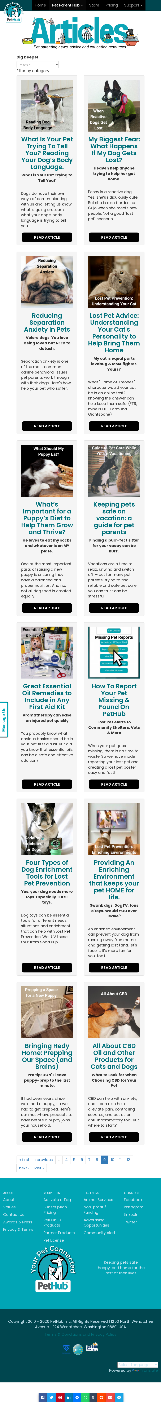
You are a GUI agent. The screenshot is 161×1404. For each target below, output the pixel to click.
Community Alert (99, 1232)
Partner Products (59, 1232)
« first (24, 1159)
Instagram (133, 1207)
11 (120, 1159)
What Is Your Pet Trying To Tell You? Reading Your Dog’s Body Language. (47, 153)
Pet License (53, 1240)
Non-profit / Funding (95, 1209)
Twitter (130, 1222)
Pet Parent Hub (66, 5)
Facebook (133, 1199)
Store (94, 5)
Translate (149, 1370)
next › (24, 1168)
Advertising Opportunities (96, 1222)
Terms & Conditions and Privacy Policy (80, 1334)
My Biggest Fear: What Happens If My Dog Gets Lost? (114, 149)
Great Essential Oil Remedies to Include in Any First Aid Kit (47, 696)
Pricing (111, 5)
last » (39, 1168)
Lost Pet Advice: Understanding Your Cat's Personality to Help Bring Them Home (114, 333)
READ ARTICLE (47, 237)
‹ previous (44, 1159)
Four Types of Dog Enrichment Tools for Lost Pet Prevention (47, 873)
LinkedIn (131, 1214)
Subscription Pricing (55, 1209)
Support (132, 5)
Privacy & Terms (18, 1229)
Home (40, 5)
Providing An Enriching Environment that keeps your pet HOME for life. (114, 880)
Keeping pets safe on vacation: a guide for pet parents (114, 518)
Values (9, 1207)
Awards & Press (17, 1222)
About (8, 1199)
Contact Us (13, 1214)
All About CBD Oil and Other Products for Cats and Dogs (114, 1056)
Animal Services (98, 1199)
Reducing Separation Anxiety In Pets (47, 322)
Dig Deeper (28, 57)
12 (128, 1159)
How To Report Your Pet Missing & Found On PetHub (114, 700)
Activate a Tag (57, 1199)
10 (112, 1159)
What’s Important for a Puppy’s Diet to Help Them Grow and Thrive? (47, 518)
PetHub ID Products (52, 1222)
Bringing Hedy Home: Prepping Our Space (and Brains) (47, 1056)
